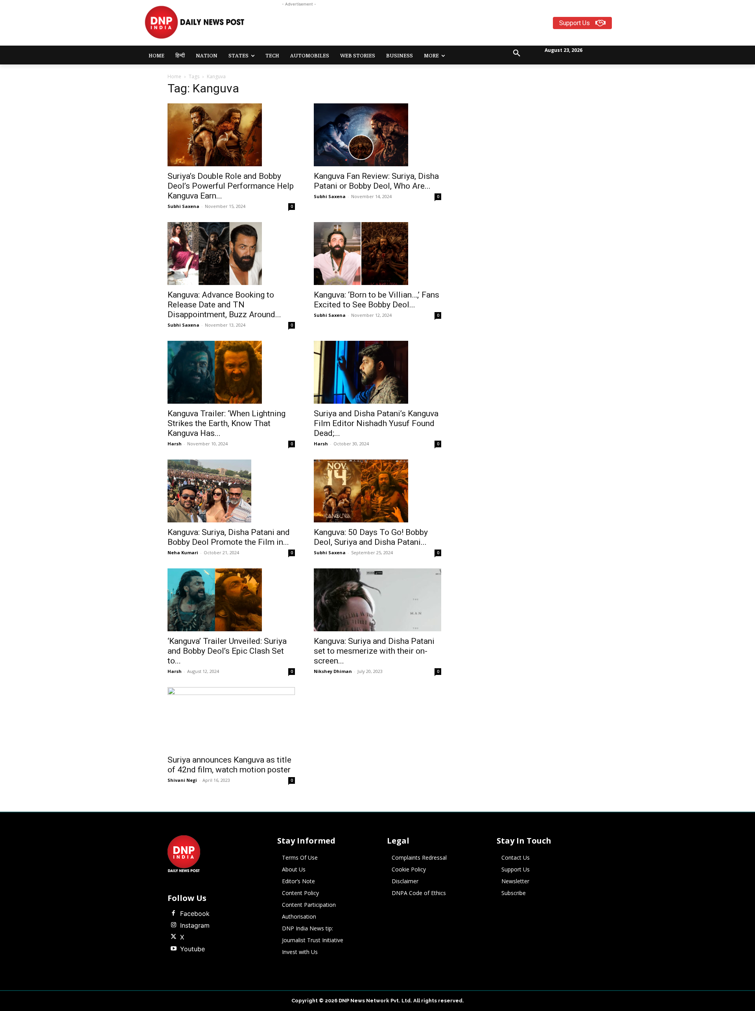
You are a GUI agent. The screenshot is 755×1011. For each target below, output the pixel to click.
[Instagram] (173, 925)
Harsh (175, 444)
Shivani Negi (182, 780)
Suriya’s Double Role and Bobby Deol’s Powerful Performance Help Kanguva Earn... (231, 185)
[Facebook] (173, 913)
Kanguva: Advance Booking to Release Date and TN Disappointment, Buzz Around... (224, 304)
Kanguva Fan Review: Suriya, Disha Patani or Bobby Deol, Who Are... (376, 181)
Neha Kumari (183, 552)
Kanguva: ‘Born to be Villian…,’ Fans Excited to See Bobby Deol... (376, 299)
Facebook (195, 913)
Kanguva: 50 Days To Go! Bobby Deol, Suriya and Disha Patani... (371, 537)
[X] (173, 937)
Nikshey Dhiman (333, 671)
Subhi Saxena (183, 206)
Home (174, 76)
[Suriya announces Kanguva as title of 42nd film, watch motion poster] (231, 718)
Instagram (195, 925)
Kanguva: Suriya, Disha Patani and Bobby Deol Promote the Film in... (229, 537)
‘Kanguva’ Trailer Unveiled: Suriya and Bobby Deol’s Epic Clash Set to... (227, 650)
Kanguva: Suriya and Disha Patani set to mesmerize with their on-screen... (374, 650)
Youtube (192, 949)
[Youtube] (173, 949)
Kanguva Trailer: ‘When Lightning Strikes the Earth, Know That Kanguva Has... (226, 423)
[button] (517, 53)
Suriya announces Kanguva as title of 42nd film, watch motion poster (229, 764)
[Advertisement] (408, 26)
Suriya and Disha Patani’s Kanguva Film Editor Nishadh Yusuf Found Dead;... (376, 423)
